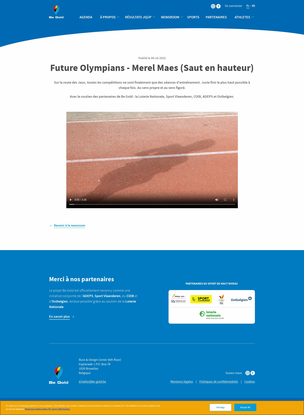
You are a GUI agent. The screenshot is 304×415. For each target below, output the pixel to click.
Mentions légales (181, 382)
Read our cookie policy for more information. (47, 409)
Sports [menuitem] (193, 17)
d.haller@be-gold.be (92, 382)
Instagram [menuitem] (211, 4)
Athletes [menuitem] (242, 17)
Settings (220, 407)
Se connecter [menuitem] (233, 6)
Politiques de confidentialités (218, 382)
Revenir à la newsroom (69, 225)
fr (247, 6)
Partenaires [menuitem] (216, 17)
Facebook (253, 373)
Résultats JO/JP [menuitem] (138, 17)
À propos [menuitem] (108, 17)
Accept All (245, 407)
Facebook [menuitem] (216, 4)
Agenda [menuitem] (86, 17)
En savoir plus (59, 316)
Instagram (247, 373)
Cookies (249, 382)
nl (253, 6)
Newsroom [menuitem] (170, 17)
